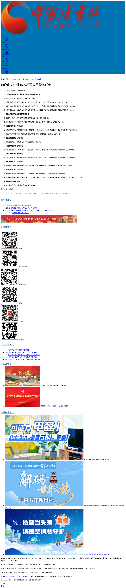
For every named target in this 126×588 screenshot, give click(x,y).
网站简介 (4, 576)
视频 (6, 47)
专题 (6, 73)
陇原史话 (8, 54)
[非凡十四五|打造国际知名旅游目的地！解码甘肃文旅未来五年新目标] (44, 505)
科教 (6, 64)
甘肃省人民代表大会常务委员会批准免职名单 (24, 359)
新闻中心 (26, 79)
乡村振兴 (8, 49)
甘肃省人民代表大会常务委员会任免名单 (22, 357)
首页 (6, 37)
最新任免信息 (36, 79)
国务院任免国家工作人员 (20, 213)
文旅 (6, 52)
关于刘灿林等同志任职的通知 (18, 350)
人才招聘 (11, 576)
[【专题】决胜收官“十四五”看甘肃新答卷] (22, 385)
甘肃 (6, 40)
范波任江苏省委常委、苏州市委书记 (24, 208)
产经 (6, 71)
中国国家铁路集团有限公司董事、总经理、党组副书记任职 (32, 210)
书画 (6, 68)
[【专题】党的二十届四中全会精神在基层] (22, 406)
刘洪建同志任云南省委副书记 (22, 206)
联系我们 (26, 576)
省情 (6, 61)
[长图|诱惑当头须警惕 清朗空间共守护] (44, 554)
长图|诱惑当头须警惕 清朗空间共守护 (96, 554)
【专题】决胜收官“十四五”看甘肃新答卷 (54, 385)
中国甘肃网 (16, 79)
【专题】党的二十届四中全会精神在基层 (54, 406)
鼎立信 (7, 56)
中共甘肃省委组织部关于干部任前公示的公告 (24, 355)
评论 (6, 42)
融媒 (6, 45)
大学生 (7, 66)
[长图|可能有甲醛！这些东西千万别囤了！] (44, 459)
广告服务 (19, 576)
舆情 (6, 59)
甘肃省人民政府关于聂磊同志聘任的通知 (22, 352)
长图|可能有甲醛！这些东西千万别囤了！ (97, 459)
